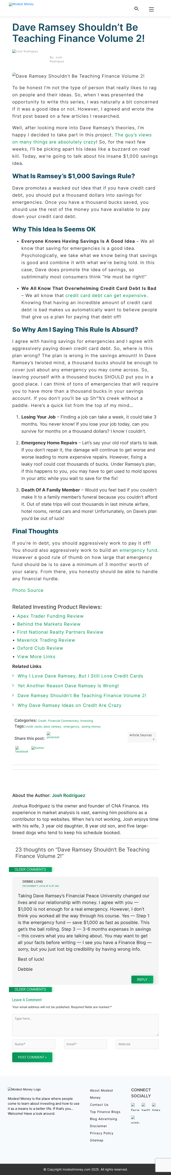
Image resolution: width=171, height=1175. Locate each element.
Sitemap (97, 1140)
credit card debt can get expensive (106, 295)
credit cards (33, 726)
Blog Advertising (103, 1119)
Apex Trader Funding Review (50, 616)
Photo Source (28, 590)
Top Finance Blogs (105, 1112)
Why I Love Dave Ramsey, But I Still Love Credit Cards (80, 676)
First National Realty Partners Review (60, 632)
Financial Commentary (62, 720)
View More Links (37, 656)
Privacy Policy (102, 1133)
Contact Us (99, 1104)
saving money (90, 726)
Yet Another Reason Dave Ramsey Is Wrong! (68, 685)
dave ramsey (51, 726)
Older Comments (30, 869)
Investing (86, 720)
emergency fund (138, 550)
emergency (70, 726)
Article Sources (141, 735)
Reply (142, 979)
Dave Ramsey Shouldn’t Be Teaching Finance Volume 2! (78, 32)
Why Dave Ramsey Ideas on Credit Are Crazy (70, 705)
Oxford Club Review (40, 648)
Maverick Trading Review (46, 640)
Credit (41, 720)
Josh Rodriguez (68, 795)
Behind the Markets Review (49, 624)
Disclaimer (98, 1126)
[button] (136, 8)
